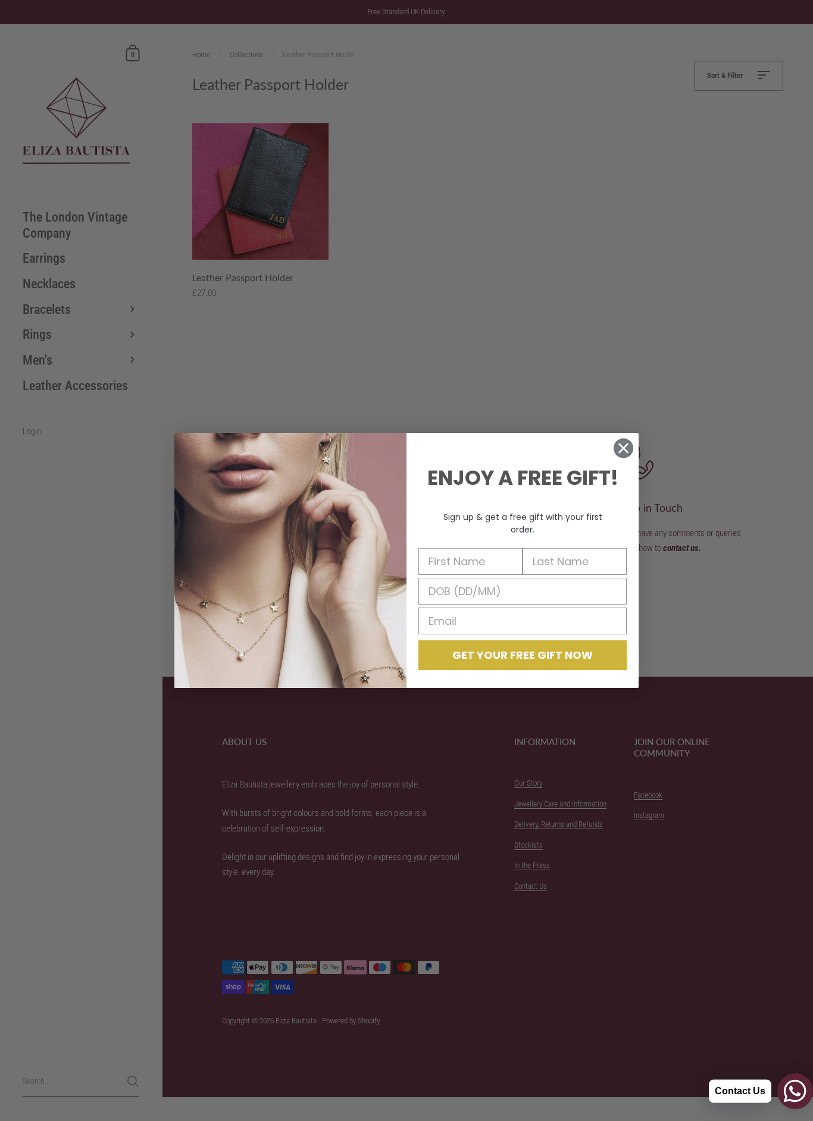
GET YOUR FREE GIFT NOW (522, 654)
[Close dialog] (623, 448)
